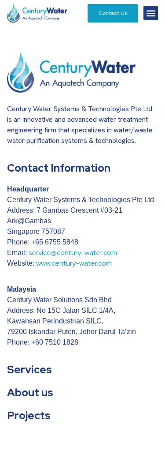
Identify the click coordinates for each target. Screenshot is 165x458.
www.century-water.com (74, 263)
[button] (150, 13)
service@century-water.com (73, 252)
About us (30, 392)
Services (29, 369)
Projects (29, 415)
